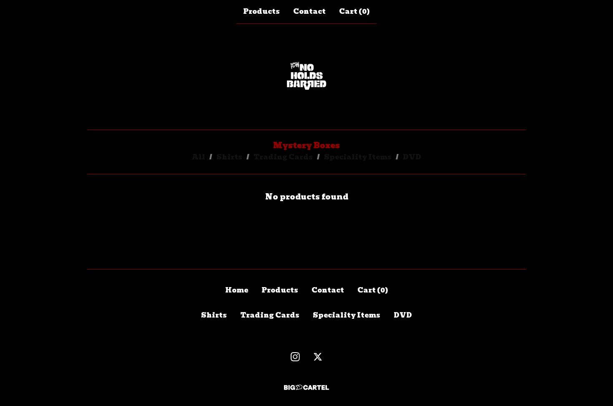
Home (236, 290)
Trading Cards (283, 157)
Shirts (229, 157)
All (198, 157)
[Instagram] (295, 357)
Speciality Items (358, 157)
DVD (412, 157)
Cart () (354, 11)
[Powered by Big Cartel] (306, 387)
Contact (309, 11)
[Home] (306, 77)
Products (261, 11)
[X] (317, 357)
